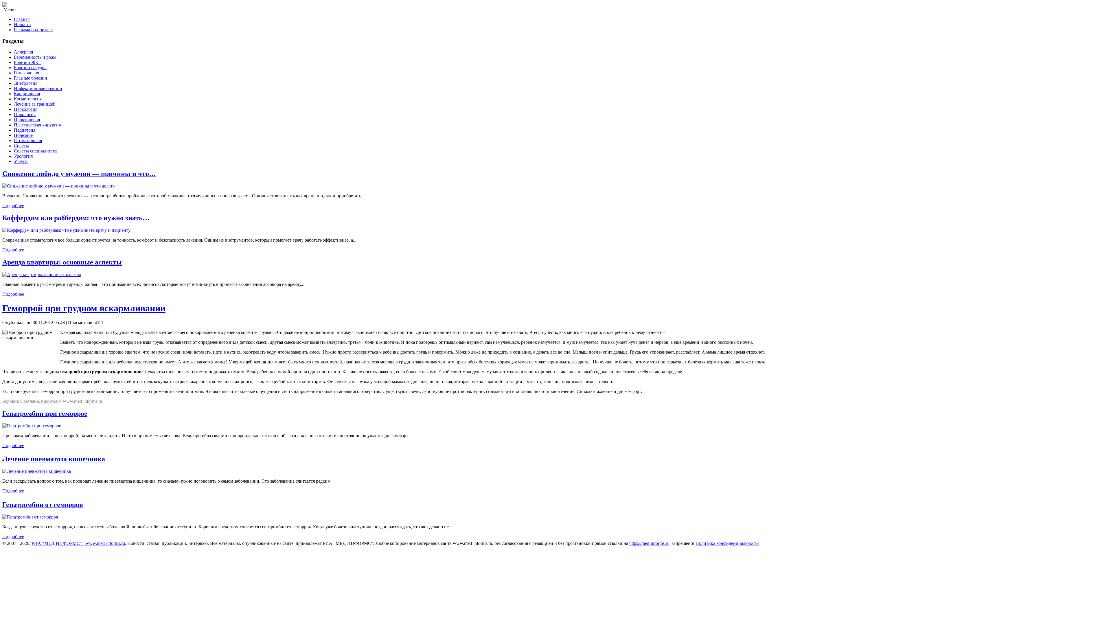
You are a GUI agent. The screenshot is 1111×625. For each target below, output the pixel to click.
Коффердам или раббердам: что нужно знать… (76, 218)
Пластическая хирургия (37, 124)
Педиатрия (24, 130)
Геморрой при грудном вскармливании (83, 308)
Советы (21, 145)
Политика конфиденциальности (727, 543)
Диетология (25, 83)
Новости (22, 24)
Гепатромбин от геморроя (42, 504)
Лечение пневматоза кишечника (53, 459)
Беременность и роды (35, 57)
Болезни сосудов (30, 67)
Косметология (28, 98)
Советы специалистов (36, 150)
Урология (23, 156)
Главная (22, 19)
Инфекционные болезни (38, 88)
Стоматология (28, 140)
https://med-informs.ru (649, 543)
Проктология (27, 119)
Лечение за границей (35, 104)
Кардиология (27, 93)
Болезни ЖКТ (27, 62)
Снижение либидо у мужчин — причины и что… (79, 173)
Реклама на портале (33, 29)
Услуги (21, 161)
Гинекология (26, 72)
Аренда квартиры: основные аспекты (62, 262)
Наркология (25, 109)
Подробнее (13, 205)
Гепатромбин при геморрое (44, 413)
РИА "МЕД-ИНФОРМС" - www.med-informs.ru (78, 543)
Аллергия (23, 51)
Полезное (23, 135)
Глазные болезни (30, 78)
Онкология (25, 114)
